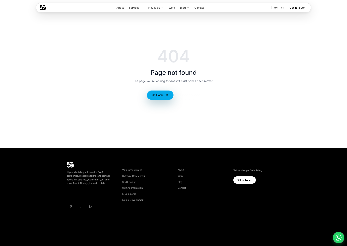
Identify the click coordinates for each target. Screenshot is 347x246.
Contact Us (188, 95)
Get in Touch (297, 7)
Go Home (158, 95)
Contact (182, 187)
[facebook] (71, 207)
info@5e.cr (72, 194)
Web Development (132, 170)
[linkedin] (90, 207)
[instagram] (80, 207)
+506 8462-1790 (88, 194)
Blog (180, 182)
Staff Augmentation (132, 187)
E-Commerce (129, 193)
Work (180, 176)
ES (282, 7)
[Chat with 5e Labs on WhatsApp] (338, 237)
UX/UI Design (129, 182)
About (181, 170)
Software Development (134, 176)
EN (276, 7)
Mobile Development (133, 200)
